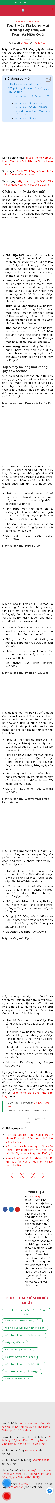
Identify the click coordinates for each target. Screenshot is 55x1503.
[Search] (47, 11)
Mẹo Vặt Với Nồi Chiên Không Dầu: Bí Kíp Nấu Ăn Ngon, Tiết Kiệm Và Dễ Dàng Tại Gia (29, 1162)
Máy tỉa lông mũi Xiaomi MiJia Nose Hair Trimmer (32, 112)
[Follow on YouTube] (42, 2)
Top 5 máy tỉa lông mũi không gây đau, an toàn (29, 90)
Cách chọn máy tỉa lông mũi (26, 84)
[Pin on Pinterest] (35, 1175)
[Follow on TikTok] (37, 2)
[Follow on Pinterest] (17, 1209)
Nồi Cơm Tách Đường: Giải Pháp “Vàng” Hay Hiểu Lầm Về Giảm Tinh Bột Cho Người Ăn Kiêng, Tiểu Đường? (29, 1150)
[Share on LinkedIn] (41, 1175)
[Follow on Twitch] (41, 1494)
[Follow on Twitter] (11, 1209)
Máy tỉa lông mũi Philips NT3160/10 (31, 107)
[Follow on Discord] (48, 1494)
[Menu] (4, 10)
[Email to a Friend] (30, 1175)
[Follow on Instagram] (33, 2)
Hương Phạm (39, 43)
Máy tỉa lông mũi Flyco (25, 118)
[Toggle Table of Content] (46, 79)
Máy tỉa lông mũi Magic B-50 (28, 103)
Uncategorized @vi (27, 21)
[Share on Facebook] (19, 1175)
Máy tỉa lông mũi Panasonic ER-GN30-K (32, 97)
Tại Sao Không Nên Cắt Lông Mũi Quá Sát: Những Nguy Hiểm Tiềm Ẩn (27, 161)
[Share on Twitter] (24, 1175)
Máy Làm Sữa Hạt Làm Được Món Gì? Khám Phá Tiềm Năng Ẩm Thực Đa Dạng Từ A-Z (29, 1138)
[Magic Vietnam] (24, 1414)
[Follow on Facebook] (29, 2)
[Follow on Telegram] (34, 1494)
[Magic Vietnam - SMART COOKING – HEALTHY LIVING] (27, 11)
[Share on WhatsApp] (13, 1175)
